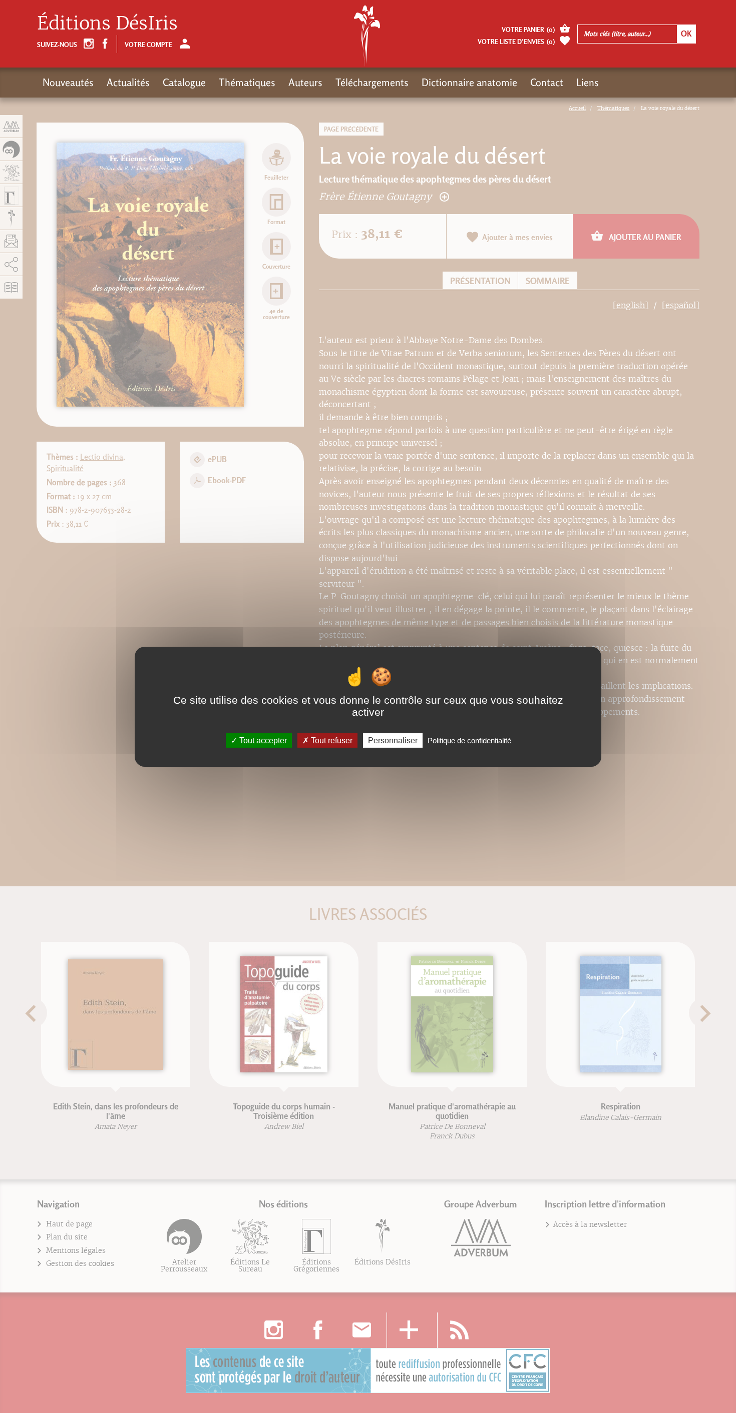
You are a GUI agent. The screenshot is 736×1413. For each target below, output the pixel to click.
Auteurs (305, 83)
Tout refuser (330, 740)
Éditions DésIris (107, 23)
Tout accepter (262, 740)
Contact (546, 83)
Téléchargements (372, 83)
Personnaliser (393, 740)
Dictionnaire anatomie (469, 83)
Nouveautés (68, 83)
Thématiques (247, 83)
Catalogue (184, 83)
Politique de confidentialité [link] (469, 740)
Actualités (128, 83)
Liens (587, 83)
